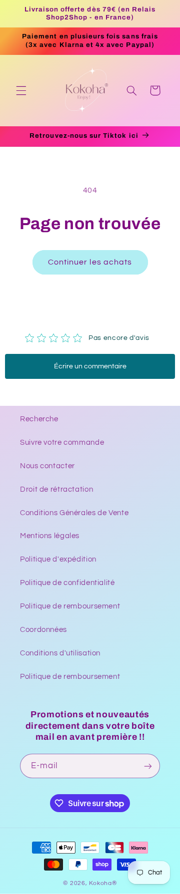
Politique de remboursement (70, 606)
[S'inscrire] (148, 766)
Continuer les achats (90, 262)
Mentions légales (50, 536)
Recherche (39, 419)
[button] (21, 90)
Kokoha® (102, 883)
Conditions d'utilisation (60, 653)
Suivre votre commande (62, 442)
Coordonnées (43, 629)
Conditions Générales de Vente (74, 513)
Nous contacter (47, 466)
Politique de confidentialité (67, 583)
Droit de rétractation (56, 489)
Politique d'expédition (58, 559)
